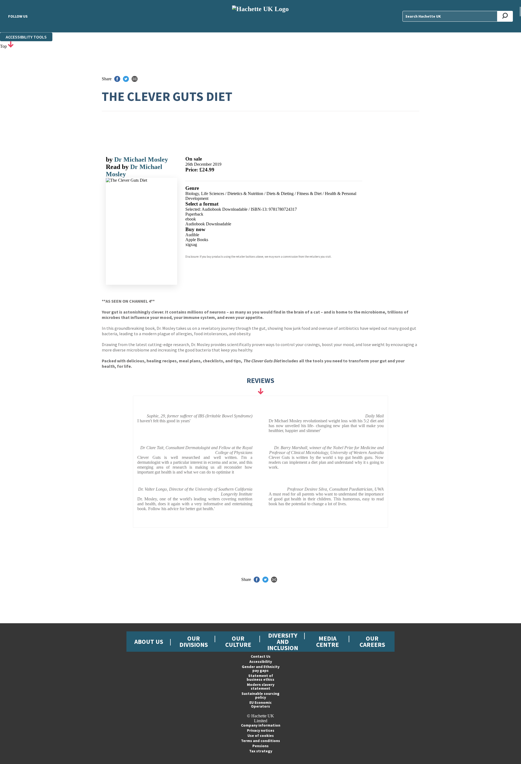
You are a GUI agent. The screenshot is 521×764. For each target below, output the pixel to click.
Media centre (327, 641)
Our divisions (193, 641)
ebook (190, 219)
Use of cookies (260, 735)
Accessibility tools (26, 37)
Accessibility (260, 661)
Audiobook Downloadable (208, 224)
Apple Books (196, 239)
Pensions (260, 745)
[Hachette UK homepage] (260, 16)
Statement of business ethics (260, 677)
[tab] (260, 398)
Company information (260, 725)
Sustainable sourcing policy (260, 695)
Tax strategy (260, 751)
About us (148, 641)
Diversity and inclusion (282, 641)
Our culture (238, 641)
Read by (118, 166)
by (110, 159)
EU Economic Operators (260, 704)
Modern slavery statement (260, 686)
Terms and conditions (260, 740)
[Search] (505, 16)
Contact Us (261, 656)
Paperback (194, 214)
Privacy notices (260, 730)
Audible (192, 234)
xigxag (191, 244)
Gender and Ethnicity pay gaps (260, 668)
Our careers (372, 641)
